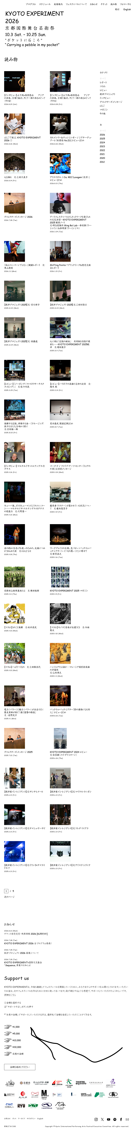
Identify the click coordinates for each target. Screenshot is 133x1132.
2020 (102, 158)
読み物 (113, 4)
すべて (103, 78)
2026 (102, 134)
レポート (103, 82)
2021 (102, 154)
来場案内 (58, 4)
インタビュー (105, 98)
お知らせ (93, 4)
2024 (102, 142)
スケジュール (45, 4)
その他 (102, 113)
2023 (102, 146)
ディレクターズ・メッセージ (111, 101)
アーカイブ (21, 1118)
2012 (102, 161)
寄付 (117, 9)
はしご (102, 105)
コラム (103, 86)
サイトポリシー (31, 1118)
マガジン (104, 109)
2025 (102, 138)
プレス (14, 1118)
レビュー (103, 90)
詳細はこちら (10, 995)
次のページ (9, 896)
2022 (102, 150)
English (127, 9)
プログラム (31, 4)
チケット (104, 4)
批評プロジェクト (107, 94)
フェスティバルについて (76, 4)
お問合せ (7, 1118)
